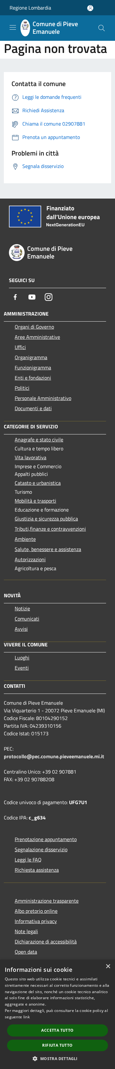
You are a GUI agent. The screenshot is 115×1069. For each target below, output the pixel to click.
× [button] (107, 966)
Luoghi (22, 657)
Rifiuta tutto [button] (57, 1045)
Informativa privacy (36, 921)
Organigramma (31, 357)
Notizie (22, 608)
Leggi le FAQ (28, 859)
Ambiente (25, 539)
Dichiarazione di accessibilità (46, 941)
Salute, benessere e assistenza (48, 549)
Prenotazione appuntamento (46, 839)
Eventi (22, 668)
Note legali (26, 931)
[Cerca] (101, 28)
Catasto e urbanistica (38, 483)
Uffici (20, 347)
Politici (22, 388)
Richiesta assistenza (37, 870)
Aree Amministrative (37, 337)
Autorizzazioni (30, 559)
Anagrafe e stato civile (39, 439)
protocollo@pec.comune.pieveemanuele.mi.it (54, 756)
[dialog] (57, 1014)
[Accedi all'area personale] (90, 8)
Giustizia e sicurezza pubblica (46, 518)
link (26, 1017)
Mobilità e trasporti (35, 501)
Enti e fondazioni (33, 378)
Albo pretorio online (36, 911)
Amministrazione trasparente (47, 901)
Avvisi (21, 629)
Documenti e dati (33, 408)
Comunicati (27, 618)
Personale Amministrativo (43, 398)
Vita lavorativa (30, 457)
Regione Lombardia (30, 7)
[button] (57, 1058)
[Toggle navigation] (13, 27)
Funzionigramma (33, 367)
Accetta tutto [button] (57, 1030)
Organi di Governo (34, 327)
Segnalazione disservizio (41, 849)
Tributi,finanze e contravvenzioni (50, 529)
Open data (26, 952)
